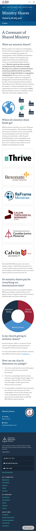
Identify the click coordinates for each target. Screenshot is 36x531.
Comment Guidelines (8, 520)
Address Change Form (8, 517)
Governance (5, 525)
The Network (5, 482)
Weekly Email (5, 480)
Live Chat (8, 468)
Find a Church (6, 497)
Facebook (4, 485)
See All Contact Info (7, 472)
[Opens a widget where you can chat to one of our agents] (28, 528)
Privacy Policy (5, 452)
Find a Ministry (6, 500)
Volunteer (5, 505)
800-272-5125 (10, 458)
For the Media (5, 523)
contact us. (26, 354)
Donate (4, 502)
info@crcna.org (11, 463)
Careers (4, 508)
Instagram (5, 491)
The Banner (5, 514)
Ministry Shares (12, 7)
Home (4, 7)
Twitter (4, 488)
